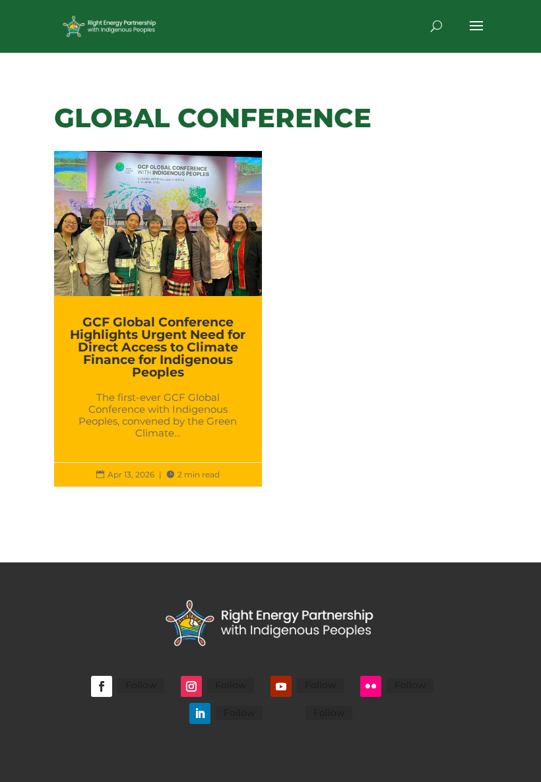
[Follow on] (289, 713)
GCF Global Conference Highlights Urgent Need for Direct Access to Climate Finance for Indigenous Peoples (158, 319)
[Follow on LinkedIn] (199, 713)
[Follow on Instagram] (191, 686)
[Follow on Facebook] (101, 686)
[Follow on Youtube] (281, 686)
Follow (140, 685)
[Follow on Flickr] (370, 686)
